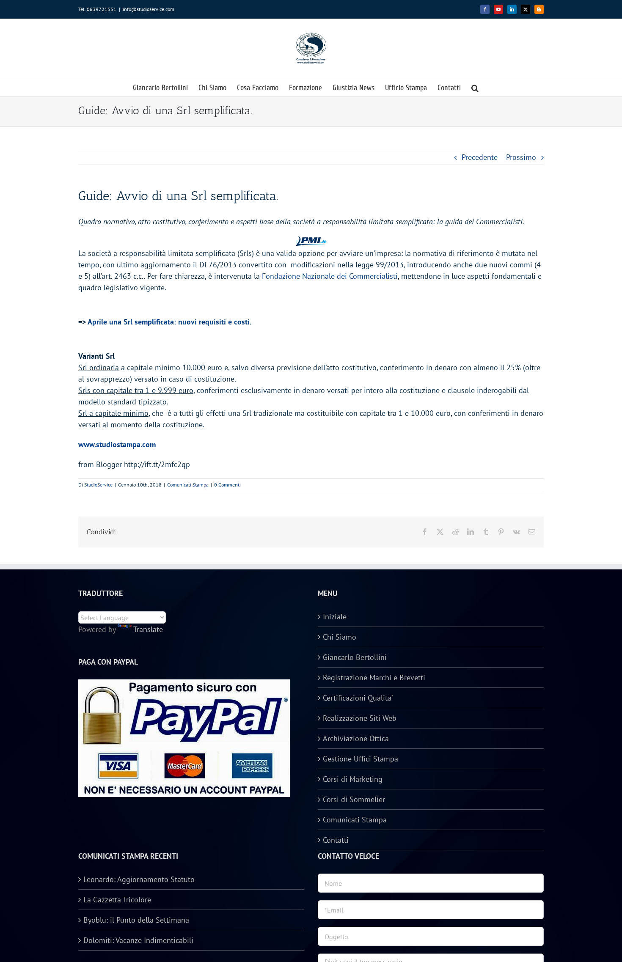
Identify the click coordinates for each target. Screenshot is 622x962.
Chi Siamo (339, 637)
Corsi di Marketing (353, 779)
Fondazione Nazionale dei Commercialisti (330, 276)
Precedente (480, 157)
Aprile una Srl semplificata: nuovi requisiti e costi (169, 322)
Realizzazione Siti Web (359, 718)
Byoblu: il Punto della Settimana (136, 920)
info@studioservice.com (148, 9)
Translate (148, 629)
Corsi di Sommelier (354, 799)
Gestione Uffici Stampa (360, 759)
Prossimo (521, 157)
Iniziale (335, 616)
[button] (475, 87)
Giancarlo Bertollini (355, 657)
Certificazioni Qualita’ (358, 698)
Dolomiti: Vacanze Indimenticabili (138, 940)
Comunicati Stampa (188, 484)
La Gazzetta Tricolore (117, 899)
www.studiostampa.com (117, 444)
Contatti (336, 840)
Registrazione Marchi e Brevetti (374, 677)
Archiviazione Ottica (356, 738)
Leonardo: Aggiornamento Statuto (139, 879)
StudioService (98, 484)
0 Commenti (227, 484)
